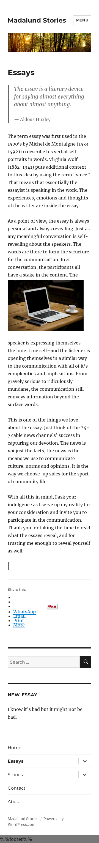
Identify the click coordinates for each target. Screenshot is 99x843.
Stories (15, 774)
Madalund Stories (37, 20)
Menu (82, 20)
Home (14, 747)
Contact (17, 788)
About (14, 801)
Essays (16, 761)
